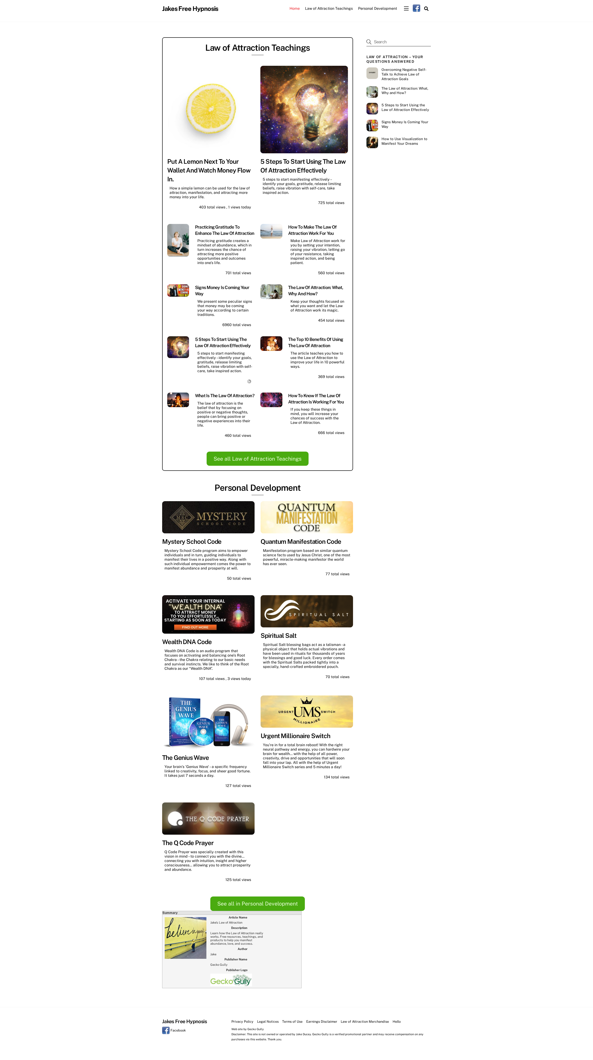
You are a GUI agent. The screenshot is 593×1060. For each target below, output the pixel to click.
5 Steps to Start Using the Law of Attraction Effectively (405, 107)
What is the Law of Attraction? (224, 395)
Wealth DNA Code (187, 641)
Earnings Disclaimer (321, 1021)
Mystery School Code (191, 541)
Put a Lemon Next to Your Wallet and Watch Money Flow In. (208, 170)
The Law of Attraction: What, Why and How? (405, 90)
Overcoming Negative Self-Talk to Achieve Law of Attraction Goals (404, 74)
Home (295, 8)
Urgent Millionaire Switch (295, 735)
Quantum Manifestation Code (301, 541)
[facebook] (416, 8)
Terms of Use (292, 1021)
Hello (397, 1021)
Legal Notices (268, 1021)
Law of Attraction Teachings (329, 8)
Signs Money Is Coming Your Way (405, 124)
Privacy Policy (242, 1021)
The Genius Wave (185, 757)
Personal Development (377, 8)
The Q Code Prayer (188, 842)
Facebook (178, 1030)
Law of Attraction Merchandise (365, 1021)
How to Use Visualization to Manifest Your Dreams (404, 141)
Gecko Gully (255, 1029)
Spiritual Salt (278, 635)
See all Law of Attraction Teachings (258, 459)
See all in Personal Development (257, 903)
